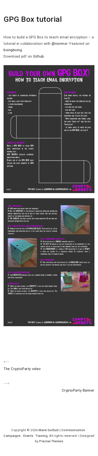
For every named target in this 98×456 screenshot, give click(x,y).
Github (38, 56)
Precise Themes (51, 441)
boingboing (13, 50)
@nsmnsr (60, 43)
